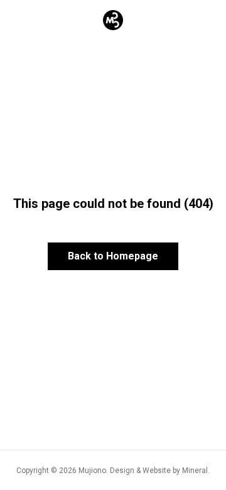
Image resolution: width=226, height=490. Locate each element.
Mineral (195, 470)
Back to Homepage (113, 256)
